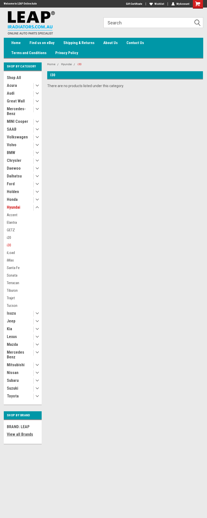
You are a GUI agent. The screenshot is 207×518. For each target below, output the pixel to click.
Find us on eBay (42, 43)
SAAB (11, 129)
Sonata (12, 275)
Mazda (12, 344)
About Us (110, 43)
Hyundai (13, 207)
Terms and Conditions (28, 53)
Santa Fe (13, 268)
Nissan (12, 372)
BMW (11, 152)
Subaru (13, 380)
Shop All (14, 77)
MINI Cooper (17, 121)
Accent (12, 215)
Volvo (11, 144)
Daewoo (14, 168)
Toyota (13, 396)
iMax (10, 260)
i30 (9, 245)
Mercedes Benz (15, 354)
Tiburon (12, 290)
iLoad (11, 252)
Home (16, 43)
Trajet (11, 298)
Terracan (13, 283)
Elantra (12, 222)
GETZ (11, 230)
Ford (11, 183)
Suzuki (12, 388)
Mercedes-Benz (16, 111)
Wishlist (159, 4)
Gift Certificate (134, 4)
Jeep (11, 321)
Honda (12, 199)
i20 (9, 237)
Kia (9, 328)
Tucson (12, 305)
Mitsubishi (15, 364)
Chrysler (14, 160)
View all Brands (20, 434)
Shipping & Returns (78, 43)
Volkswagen (17, 137)
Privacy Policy (66, 53)
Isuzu (11, 313)
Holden (13, 191)
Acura (12, 85)
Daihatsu (14, 176)
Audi (10, 93)
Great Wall (16, 101)
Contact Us (135, 43)
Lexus (12, 336)
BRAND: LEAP (18, 426)
